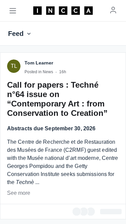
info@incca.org (74, 200)
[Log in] (113, 10)
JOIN (65, 127)
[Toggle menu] (12, 10)
